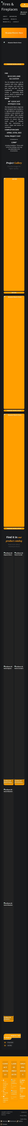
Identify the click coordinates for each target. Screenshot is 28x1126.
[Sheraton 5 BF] (14, 1093)
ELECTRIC (10, 1045)
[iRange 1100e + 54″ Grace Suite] (14, 1082)
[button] (23, 12)
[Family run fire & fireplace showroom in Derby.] (10, 6)
